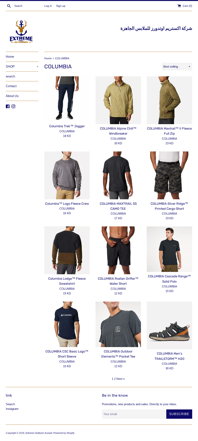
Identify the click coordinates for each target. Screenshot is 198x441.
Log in (48, 5)
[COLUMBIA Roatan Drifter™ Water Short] (118, 250)
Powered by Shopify (63, 433)
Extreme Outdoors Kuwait (39, 433)
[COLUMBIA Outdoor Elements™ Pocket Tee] (118, 324)
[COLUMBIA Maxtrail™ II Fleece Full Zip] (169, 100)
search (10, 76)
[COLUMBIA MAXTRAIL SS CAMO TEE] (118, 175)
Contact (11, 86)
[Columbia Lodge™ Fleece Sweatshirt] (67, 250)
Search (10, 404)
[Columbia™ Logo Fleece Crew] (67, 175)
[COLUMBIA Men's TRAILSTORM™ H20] (169, 325)
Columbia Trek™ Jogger (67, 126)
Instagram (12, 408)
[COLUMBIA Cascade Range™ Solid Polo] (169, 249)
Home (10, 56)
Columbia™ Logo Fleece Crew (67, 203)
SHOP (22, 66)
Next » (120, 378)
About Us (12, 96)
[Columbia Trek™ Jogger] (67, 99)
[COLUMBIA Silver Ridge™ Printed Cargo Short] (169, 175)
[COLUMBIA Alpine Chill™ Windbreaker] (118, 100)
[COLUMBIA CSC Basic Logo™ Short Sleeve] (67, 324)
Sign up (60, 5)
